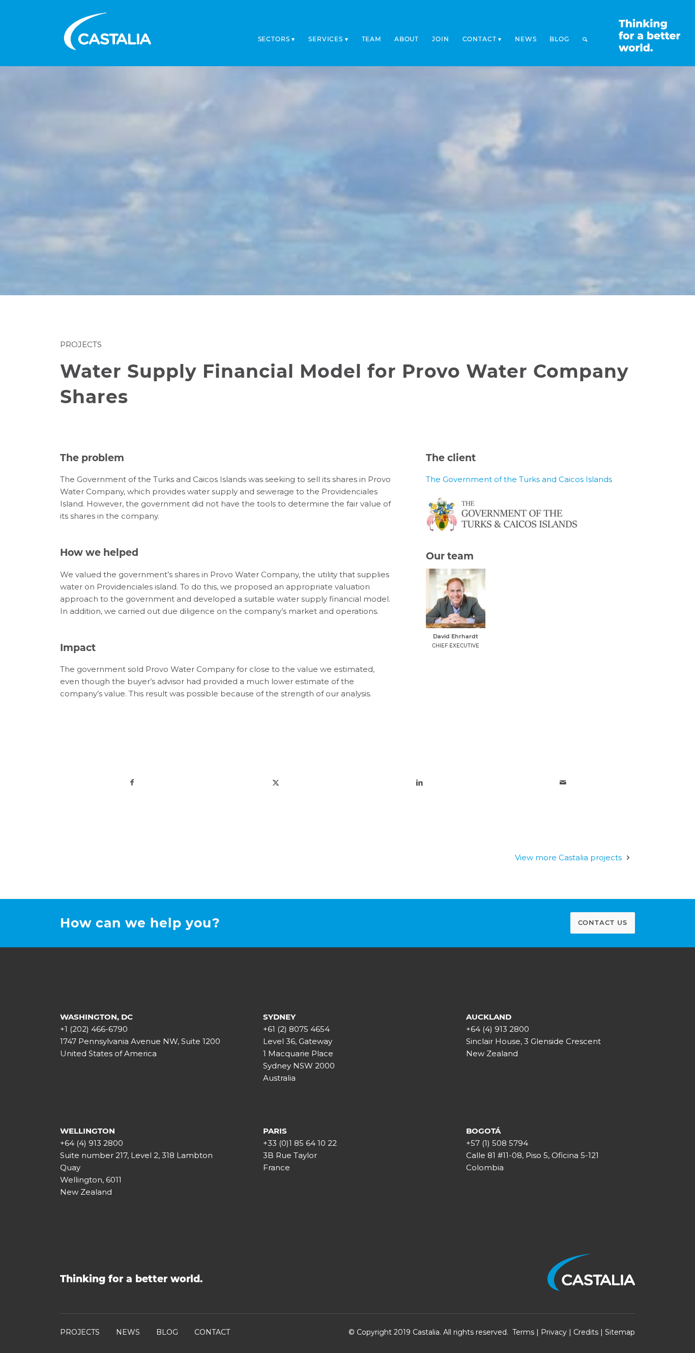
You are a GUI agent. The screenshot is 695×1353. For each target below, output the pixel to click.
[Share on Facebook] (132, 782)
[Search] (585, 39)
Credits (585, 1332)
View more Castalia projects (568, 857)
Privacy (554, 1332)
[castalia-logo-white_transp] (108, 33)
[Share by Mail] (562, 782)
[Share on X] (275, 782)
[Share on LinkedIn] (419, 782)
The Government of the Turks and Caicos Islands (519, 479)
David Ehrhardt (455, 636)
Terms (523, 1332)
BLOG (167, 1332)
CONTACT (212, 1332)
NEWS (128, 1332)
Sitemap (620, 1332)
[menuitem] (276, 36)
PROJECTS (80, 1332)
